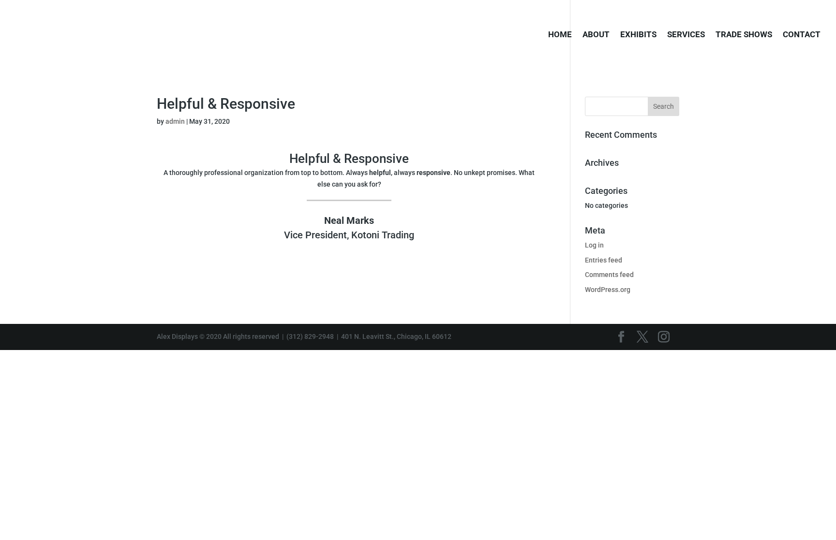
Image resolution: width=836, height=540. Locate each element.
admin (175, 121)
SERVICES (686, 35)
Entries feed (603, 260)
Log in (594, 245)
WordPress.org (607, 289)
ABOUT (596, 35)
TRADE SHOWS (744, 35)
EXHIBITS (638, 35)
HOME (560, 35)
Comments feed (609, 274)
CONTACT (802, 35)
